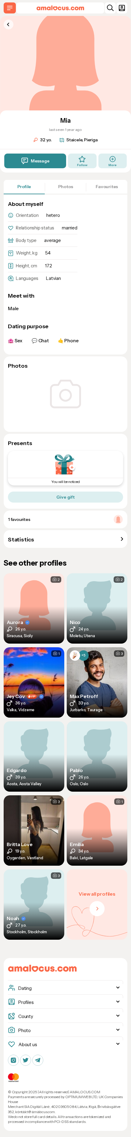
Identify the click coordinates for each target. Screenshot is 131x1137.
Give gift (65, 497)
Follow (82, 165)
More (112, 165)
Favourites (107, 186)
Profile (24, 186)
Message (40, 161)
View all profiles (97, 894)
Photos (65, 186)
